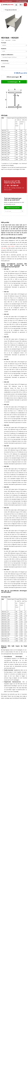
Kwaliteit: (3, 48)
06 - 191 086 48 (12, 186)
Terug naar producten (11, 9)
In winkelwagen (13, 82)
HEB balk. (3, 248)
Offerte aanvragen (13, 77)
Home (2, 40)
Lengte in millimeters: (7, 54)
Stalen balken (8, 40)
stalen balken (11, 246)
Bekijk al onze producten (13, 207)
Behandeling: (4, 60)
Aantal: (3, 66)
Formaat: (3, 42)
